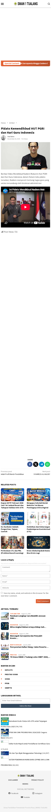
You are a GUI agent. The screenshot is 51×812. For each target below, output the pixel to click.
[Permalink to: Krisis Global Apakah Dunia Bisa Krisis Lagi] (38, 542)
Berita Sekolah (16, 645)
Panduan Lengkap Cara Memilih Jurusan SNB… (28, 617)
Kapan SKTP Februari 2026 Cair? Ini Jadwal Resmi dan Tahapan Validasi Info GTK (12, 505)
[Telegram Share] (41, 464)
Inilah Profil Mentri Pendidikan (12, 472)
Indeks (25, 784)
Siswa (7, 679)
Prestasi (13, 655)
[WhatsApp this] (47, 464)
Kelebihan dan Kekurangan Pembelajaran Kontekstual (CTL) (38, 529)
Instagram (38, 793)
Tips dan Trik (15, 614)
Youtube (27, 797)
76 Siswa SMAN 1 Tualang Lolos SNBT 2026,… (30, 657)
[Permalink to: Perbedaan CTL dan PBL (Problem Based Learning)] (12, 542)
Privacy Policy (37, 780)
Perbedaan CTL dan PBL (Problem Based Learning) (12, 552)
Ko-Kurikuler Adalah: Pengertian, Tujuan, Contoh (10, 529)
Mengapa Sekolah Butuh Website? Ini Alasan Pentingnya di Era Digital (37, 505)
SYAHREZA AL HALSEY (42, 472)
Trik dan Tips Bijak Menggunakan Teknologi (25, 753)
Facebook (14, 793)
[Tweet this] (35, 464)
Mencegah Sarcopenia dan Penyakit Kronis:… (26, 637)
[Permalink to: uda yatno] (3, 137)
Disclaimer (13, 780)
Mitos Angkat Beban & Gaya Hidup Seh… (28, 627)
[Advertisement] (25, 34)
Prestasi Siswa (11, 674)
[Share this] (29, 464)
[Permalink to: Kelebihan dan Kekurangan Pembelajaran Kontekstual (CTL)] (38, 518)
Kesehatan (14, 625)
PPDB (7, 683)
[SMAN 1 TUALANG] (25, 3)
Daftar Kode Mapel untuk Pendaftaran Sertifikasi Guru (29, 743)
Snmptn (8, 688)
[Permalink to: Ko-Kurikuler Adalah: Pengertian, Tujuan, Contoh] (12, 518)
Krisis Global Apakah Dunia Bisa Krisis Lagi (38, 552)
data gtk (9, 670)
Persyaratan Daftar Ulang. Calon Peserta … (29, 647)
